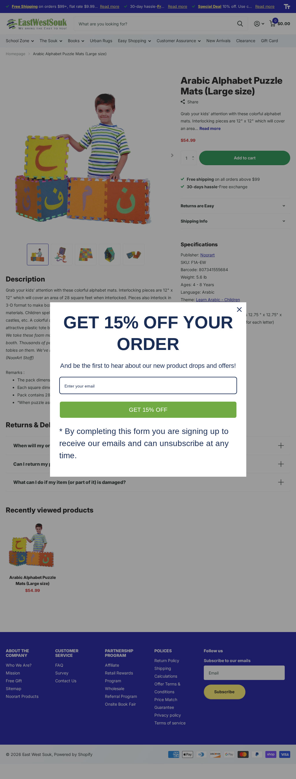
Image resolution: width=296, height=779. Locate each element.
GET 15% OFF (148, 410)
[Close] (239, 309)
